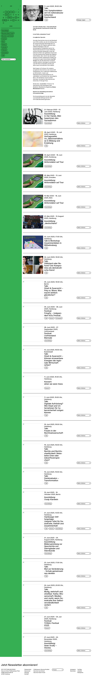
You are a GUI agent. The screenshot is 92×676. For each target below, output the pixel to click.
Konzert (4, 44)
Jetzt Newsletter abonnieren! (19, 665)
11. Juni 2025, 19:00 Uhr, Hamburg (53, 398)
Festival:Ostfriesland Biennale (50, 335)
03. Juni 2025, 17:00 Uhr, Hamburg (53, 238)
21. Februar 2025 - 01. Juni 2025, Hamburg (52, 111)
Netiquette (80, 672)
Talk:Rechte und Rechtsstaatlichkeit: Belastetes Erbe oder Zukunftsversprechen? (53, 454)
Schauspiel (5, 52)
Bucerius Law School (7, 36)
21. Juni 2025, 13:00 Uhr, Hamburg (53, 514)
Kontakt (26, 674)
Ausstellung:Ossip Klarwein (51, 498)
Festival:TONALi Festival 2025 (51, 623)
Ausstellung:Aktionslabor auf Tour (54, 161)
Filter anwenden (6, 59)
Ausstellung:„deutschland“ (50, 222)
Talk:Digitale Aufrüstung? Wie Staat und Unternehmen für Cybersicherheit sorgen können (53, 407)
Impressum (27, 671)
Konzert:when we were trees (53, 383)
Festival (4, 39)
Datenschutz (27, 669)
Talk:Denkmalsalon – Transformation (51, 478)
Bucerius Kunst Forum (8, 33)
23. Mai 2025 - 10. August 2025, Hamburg (54, 217)
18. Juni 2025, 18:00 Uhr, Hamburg (53, 425)
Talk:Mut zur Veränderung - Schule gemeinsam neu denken (53, 570)
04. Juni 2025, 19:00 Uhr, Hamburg (53, 258)
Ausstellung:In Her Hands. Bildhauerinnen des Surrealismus (52, 117)
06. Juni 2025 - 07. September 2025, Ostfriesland (51, 329)
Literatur (4, 47)
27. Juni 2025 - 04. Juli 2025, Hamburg (53, 618)
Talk (3, 55)
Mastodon (73, 671)
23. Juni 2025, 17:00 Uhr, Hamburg (53, 564)
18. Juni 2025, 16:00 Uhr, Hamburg (53, 446)
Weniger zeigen (81, 20)
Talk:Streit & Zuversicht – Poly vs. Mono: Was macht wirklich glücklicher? (53, 290)
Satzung (26, 672)
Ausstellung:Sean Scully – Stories (50, 645)
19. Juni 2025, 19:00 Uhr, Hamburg (53, 473)
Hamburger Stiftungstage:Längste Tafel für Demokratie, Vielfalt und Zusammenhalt (54, 521)
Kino (3, 41)
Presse (55, 670)
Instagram (73, 669)
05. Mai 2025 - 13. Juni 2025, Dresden (52, 176)
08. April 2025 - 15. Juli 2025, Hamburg (53, 133)
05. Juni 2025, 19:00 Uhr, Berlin (53, 283)
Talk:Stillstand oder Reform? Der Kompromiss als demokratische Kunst (53, 265)
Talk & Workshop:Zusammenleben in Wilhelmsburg (52, 243)
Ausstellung (5, 30)
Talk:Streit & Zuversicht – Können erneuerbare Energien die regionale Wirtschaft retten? (53, 359)
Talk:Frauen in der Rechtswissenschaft (53, 430)
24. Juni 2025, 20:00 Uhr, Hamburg (53, 586)
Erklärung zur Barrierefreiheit (41, 669)
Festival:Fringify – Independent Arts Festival (53, 313)
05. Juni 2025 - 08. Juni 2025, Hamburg (53, 308)
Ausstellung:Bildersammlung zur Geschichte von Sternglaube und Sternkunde (53, 546)
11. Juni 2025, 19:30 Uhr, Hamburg (53, 378)
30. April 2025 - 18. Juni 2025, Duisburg (53, 156)
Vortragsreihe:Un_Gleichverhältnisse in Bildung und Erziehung (53, 139)
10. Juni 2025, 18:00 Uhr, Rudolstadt (53, 351)
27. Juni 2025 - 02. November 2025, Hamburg (51, 639)
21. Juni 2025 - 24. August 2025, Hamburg (53, 539)
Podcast (4, 50)
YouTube (79, 669)
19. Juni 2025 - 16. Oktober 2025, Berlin (52, 493)
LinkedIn (79, 671)
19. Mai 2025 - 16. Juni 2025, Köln (52, 197)
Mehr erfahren (81, 123)
